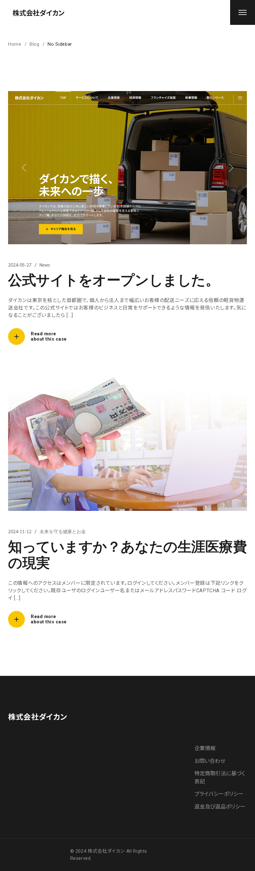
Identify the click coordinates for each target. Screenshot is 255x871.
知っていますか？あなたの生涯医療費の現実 (127, 554)
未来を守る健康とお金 (62, 531)
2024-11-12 (19, 531)
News (44, 265)
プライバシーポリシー (218, 794)
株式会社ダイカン (38, 12)
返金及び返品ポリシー (219, 807)
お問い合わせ (209, 761)
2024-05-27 (19, 265)
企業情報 (205, 748)
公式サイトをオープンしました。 (113, 279)
